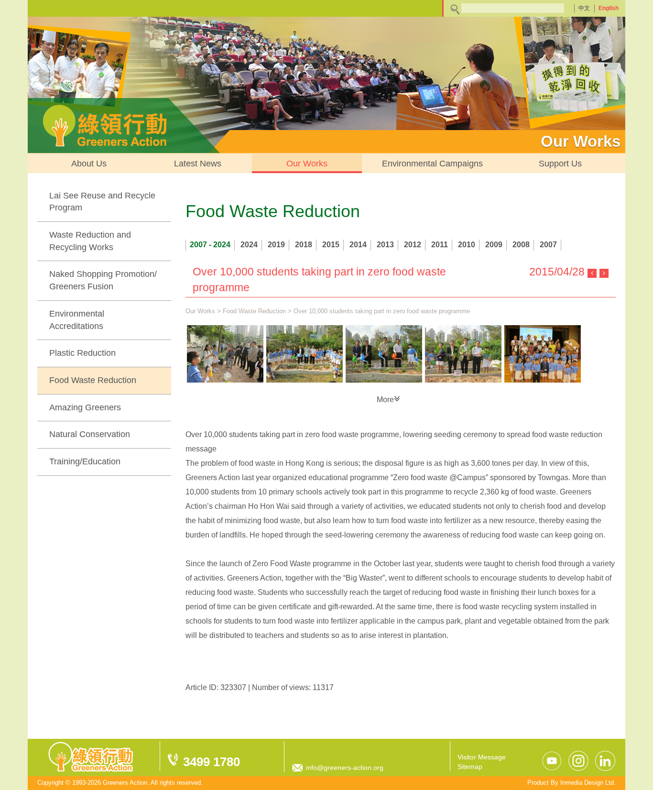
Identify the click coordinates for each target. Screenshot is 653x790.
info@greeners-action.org (344, 767)
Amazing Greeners (85, 407)
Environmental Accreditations (76, 320)
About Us (89, 163)
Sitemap (469, 766)
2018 (303, 245)
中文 (584, 8)
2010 (466, 245)
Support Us (560, 163)
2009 (493, 245)
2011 (439, 245)
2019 (276, 245)
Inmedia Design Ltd (587, 782)
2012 (412, 245)
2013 (385, 245)
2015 (330, 245)
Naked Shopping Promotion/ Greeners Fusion (103, 280)
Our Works (306, 163)
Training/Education (84, 461)
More (385, 399)
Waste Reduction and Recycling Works (90, 241)
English (609, 8)
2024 (249, 245)
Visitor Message (481, 757)
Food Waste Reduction (92, 380)
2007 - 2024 (210, 245)
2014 (358, 245)
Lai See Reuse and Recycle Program (102, 202)
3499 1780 (211, 762)
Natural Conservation (89, 434)
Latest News (197, 163)
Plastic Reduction (82, 353)
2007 (548, 245)
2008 (521, 245)
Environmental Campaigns (432, 163)
